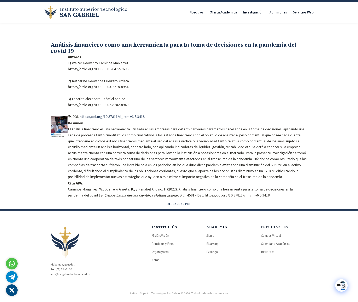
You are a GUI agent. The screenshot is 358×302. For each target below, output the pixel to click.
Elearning (212, 243)
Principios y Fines (163, 243)
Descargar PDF (179, 204)
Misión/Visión (160, 235)
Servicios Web (303, 12)
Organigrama (160, 252)
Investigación (253, 12)
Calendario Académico (275, 243)
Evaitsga (212, 252)
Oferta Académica (223, 12)
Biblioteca (268, 252)
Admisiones (278, 12)
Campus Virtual (271, 235)
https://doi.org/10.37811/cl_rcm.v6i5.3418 (112, 116)
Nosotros (196, 12)
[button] (12, 290)
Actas (155, 260)
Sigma (210, 235)
